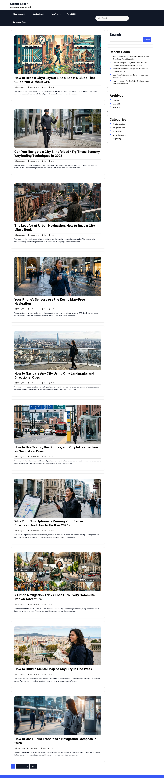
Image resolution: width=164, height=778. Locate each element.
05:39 (52, 604)
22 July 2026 (21, 161)
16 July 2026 (21, 457)
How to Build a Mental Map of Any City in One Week (53, 669)
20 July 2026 (21, 309)
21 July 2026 (21, 235)
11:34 (52, 457)
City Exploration (39, 14)
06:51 (52, 531)
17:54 (52, 235)
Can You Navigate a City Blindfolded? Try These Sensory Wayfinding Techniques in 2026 (57, 154)
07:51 (52, 87)
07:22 (51, 748)
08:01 (52, 161)
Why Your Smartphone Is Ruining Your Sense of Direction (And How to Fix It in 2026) (50, 523)
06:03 (52, 383)
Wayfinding (56, 14)
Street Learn (19, 4)
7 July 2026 (21, 748)
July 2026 (116, 100)
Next (33, 766)
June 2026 (117, 104)
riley (44, 87)
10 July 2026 (21, 675)
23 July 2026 (21, 87)
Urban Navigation (19, 14)
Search (115, 34)
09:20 (52, 674)
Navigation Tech (19, 22)
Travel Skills (71, 14)
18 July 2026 (21, 383)
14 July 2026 (21, 531)
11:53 (52, 309)
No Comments (34, 87)
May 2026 (116, 107)
